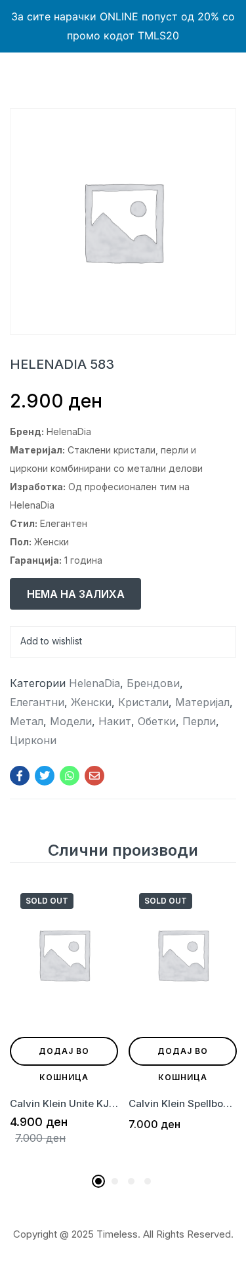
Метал (26, 721)
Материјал (202, 702)
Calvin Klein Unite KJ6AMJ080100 (64, 1103)
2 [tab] (115, 1181)
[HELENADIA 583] (20, 776)
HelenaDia (94, 683)
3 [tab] (131, 1181)
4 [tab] (147, 1181)
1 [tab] (98, 1181)
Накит (114, 721)
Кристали (143, 702)
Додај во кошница (64, 1056)
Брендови (153, 683)
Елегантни (37, 702)
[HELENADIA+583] (44, 776)
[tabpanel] (64, 1025)
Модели (71, 721)
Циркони (33, 740)
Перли (199, 721)
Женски (91, 702)
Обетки (157, 721)
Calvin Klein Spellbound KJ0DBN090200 (183, 1103)
